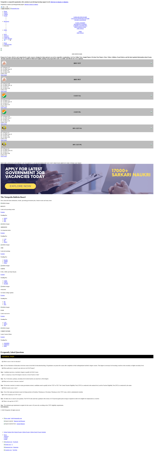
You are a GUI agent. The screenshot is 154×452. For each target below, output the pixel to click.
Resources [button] (6, 21)
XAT (76, 163)
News (5, 34)
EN (3, 7)
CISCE (6, 282)
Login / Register (8, 38)
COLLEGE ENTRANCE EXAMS (80, 18)
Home (5, 11)
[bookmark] (151, 63)
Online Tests (4, 73)
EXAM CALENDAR (80, 20)
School (5, 12)
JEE (5, 163)
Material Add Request (19, 421)
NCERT (6, 283)
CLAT (33, 163)
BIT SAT (46, 163)
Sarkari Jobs (11, 432)
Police (5, 263)
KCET (12, 163)
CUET (51, 163)
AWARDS (6, 343)
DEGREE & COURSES (80, 24)
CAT (23, 163)
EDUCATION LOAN (80, 27)
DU (5, 303)
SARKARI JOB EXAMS (80, 17)
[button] (77, 361)
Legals (5, 439)
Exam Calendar (42, 432)
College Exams (8, 44)
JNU (5, 304)
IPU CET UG (77, 128)
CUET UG (77, 96)
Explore (3, 212)
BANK (6, 260)
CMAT (55, 163)
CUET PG (77, 112)
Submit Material (21, 423)
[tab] (77, 361)
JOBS (80, 31)
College (6, 14)
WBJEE (42, 163)
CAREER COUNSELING (80, 25)
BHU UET (77, 63)
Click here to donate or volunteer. (59, 2)
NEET (2, 163)
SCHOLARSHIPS (80, 23)
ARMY (6, 261)
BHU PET (77, 79)
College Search (34, 432)
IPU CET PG (77, 144)
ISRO (5, 346)
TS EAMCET (28, 163)
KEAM (38, 163)
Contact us (6, 37)
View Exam (4, 75)
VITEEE (72, 163)
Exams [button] (5, 15)
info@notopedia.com (16, 418)
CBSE (5, 281)
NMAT (79, 163)
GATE (8, 163)
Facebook (15, 442)
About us (6, 35)
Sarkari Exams (18, 432)
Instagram (15, 447)
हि (7, 7)
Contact (6, 437)
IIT (4, 240)
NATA (58, 163)
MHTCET (63, 163)
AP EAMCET (17, 163)
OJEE (68, 163)
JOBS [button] (5, 30)
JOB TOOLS (80, 28)
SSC (5, 221)
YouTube (15, 450)
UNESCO (6, 344)
